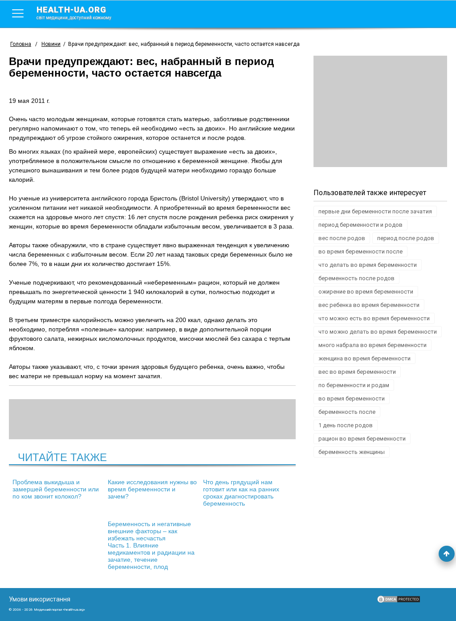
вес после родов (341, 238)
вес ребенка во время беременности (368, 305)
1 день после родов (345, 425)
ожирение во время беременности (365, 291)
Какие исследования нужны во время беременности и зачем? (152, 489)
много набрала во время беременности (372, 345)
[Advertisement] (380, 111)
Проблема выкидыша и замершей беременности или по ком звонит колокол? (55, 489)
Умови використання (39, 599)
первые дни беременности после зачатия (375, 211)
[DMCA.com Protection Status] (398, 601)
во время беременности (351, 398)
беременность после (346, 412)
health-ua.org (74, 12)
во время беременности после (360, 251)
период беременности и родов (360, 224)
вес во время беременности (357, 371)
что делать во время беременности (367, 264)
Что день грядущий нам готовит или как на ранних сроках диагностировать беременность (241, 492)
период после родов (405, 238)
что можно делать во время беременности (377, 331)
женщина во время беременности (364, 358)
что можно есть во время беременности (374, 318)
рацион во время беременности (362, 438)
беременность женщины (351, 452)
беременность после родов (356, 278)
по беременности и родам (353, 385)
